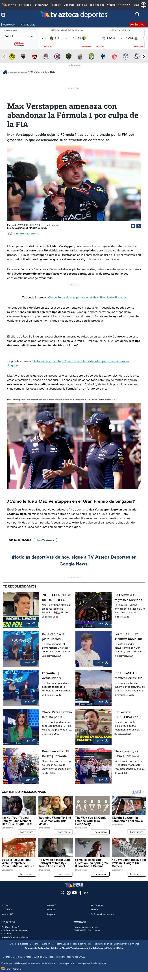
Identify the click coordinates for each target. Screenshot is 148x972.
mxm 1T (100, 46)
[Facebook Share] (133, 226)
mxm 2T (48, 46)
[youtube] (74, 894)
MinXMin (86, 46)
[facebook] (80, 894)
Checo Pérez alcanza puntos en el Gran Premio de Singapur (87, 297)
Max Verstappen (45, 540)
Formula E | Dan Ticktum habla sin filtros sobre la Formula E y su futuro (128, 636)
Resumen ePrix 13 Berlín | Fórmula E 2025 (55, 754)
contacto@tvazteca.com (86, 927)
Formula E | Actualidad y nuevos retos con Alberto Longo (55, 675)
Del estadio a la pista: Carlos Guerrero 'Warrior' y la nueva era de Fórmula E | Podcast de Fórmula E (57, 636)
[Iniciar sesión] (143, 5)
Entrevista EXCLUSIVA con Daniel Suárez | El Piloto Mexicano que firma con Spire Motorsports (129, 714)
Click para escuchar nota (26, 233)
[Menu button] (10, 14)
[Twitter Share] (138, 226)
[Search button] (138, 14)
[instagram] (68, 894)
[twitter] (62, 894)
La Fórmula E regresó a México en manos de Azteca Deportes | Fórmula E (129, 597)
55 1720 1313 (80, 930)
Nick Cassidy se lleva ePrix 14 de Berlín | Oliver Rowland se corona (129, 754)
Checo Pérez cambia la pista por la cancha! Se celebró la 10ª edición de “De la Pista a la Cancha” (57, 714)
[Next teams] (144, 56)
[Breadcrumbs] (6, 72)
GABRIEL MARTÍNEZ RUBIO (33, 228)
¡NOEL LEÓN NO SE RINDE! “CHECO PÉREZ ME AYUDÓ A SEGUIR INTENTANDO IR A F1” (57, 597)
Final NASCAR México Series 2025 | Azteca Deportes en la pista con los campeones (129, 675)
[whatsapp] (86, 893)
